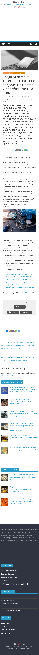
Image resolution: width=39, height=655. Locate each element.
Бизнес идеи (8, 73)
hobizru (26, 293)
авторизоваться (7, 375)
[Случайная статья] (35, 44)
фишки (5, 102)
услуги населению (25, 99)
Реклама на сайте (8, 630)
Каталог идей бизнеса (9, 571)
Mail (27, 312)
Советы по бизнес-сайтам (10, 610)
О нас (3, 626)
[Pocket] (22, 150)
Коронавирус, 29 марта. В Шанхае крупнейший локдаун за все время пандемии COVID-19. (18, 345)
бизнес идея (27, 96)
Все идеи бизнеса (7, 574)
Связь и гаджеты (19, 73)
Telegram (14, 312)
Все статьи (5, 623)
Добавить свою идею (9, 577)
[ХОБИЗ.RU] (3, 44)
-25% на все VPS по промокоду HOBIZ (14, 584)
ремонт (5, 99)
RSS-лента (4, 581)
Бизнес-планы (6, 597)
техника (16, 99)
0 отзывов (17, 96)
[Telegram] (27, 150)
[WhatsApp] (25, 150)
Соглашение (5, 633)
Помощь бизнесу (7, 607)
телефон (11, 99)
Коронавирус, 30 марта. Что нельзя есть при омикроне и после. (17, 359)
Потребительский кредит (10, 603)
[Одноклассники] (18, 150)
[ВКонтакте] (16, 150)
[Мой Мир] (20, 150)
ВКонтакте (20, 307)
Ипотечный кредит (8, 600)
